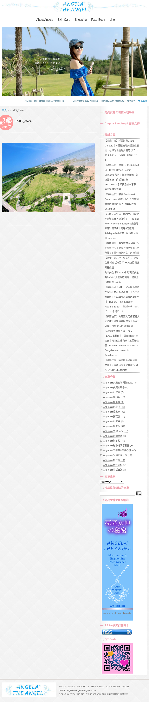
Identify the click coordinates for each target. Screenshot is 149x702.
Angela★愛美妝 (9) (113, 402)
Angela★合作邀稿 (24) (115, 465)
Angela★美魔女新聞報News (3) (120, 382)
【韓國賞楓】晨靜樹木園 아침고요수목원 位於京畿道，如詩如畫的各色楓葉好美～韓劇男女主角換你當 (122, 248)
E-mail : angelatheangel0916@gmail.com (45, 101)
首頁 (4, 110)
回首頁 (143, 101)
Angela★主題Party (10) (115, 431)
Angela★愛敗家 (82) (114, 411)
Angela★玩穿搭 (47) (114, 407)
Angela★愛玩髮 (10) (114, 416)
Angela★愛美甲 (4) (113, 421)
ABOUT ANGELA (67, 686)
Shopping (81, 19)
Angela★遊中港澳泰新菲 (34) (118, 445)
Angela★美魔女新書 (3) (115, 387)
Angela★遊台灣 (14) (114, 460)
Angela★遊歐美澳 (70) (115, 436)
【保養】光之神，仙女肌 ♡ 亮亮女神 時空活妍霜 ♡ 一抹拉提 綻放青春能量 (122, 263)
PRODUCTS (83, 686)
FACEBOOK (114, 686)
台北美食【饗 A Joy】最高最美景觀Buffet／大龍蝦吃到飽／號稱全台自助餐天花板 (122, 277)
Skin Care (64, 19)
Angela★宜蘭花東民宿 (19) (117, 455)
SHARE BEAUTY (99, 686)
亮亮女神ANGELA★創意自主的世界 (74, 6)
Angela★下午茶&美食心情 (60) (119, 450)
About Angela (44, 19)
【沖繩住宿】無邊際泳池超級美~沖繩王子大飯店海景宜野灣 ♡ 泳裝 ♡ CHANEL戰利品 (122, 365)
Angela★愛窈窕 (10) (114, 397)
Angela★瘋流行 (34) (114, 426)
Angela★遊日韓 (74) (114, 440)
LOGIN (125, 686)
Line (112, 19)
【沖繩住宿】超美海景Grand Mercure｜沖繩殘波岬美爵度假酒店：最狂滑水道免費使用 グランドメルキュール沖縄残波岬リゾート (122, 151)
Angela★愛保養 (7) (113, 392)
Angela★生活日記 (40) (115, 469)
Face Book (98, 19)
